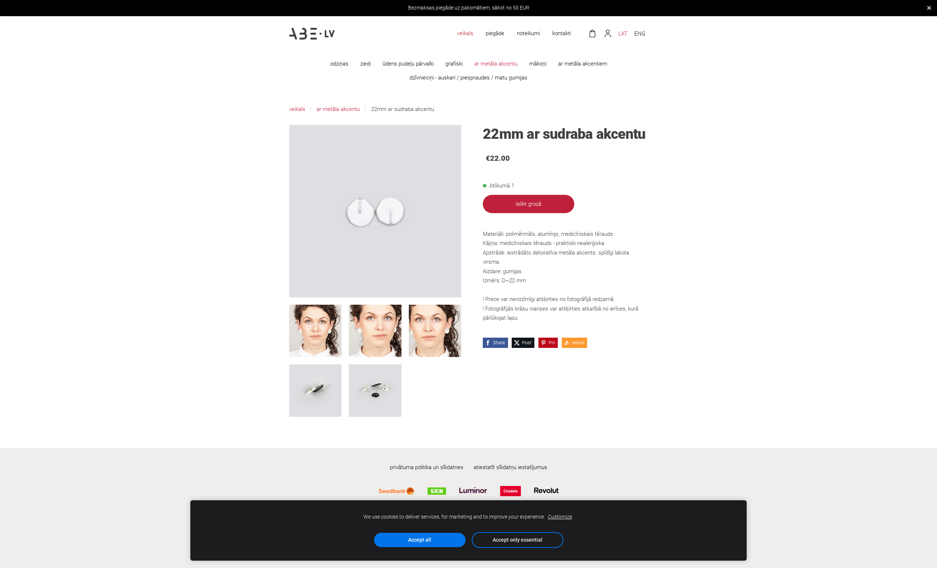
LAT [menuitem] (622, 33)
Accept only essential (517, 540)
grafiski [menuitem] (454, 63)
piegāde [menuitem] (495, 33)
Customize (560, 517)
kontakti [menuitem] (561, 33)
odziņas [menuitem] (339, 63)
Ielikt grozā (528, 204)
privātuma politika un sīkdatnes (426, 467)
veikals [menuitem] (465, 33)
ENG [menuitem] (639, 33)
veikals (297, 109)
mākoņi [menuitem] (537, 63)
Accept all (419, 540)
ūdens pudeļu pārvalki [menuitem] (408, 63)
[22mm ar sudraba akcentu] (315, 331)
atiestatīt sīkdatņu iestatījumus (510, 467)
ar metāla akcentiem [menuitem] (582, 63)
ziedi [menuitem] (365, 63)
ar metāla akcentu (338, 109)
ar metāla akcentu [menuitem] (496, 63)
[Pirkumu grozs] (592, 33)
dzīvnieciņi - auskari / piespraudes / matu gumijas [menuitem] (468, 77)
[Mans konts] (607, 33)
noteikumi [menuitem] (528, 33)
